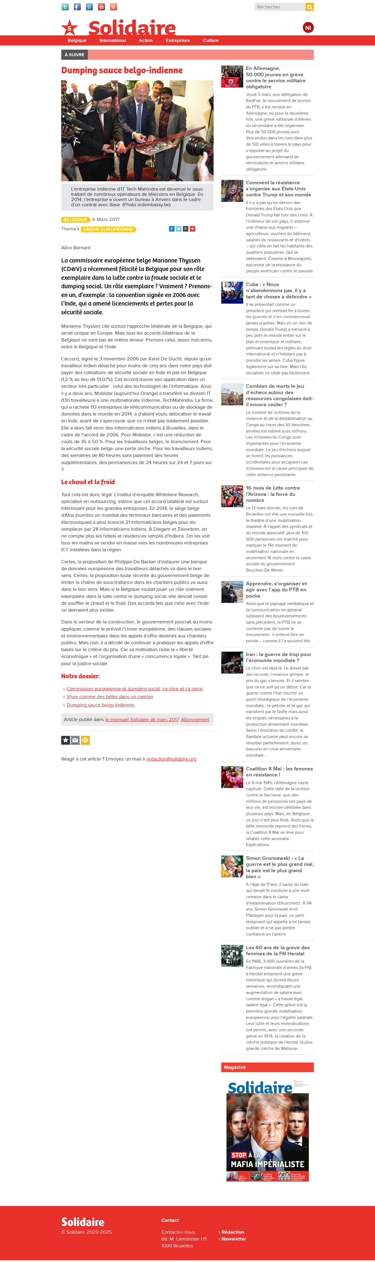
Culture (211, 40)
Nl (308, 28)
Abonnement (195, 719)
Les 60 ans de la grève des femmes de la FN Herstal (278, 951)
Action (146, 40)
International (113, 40)
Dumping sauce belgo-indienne (101, 705)
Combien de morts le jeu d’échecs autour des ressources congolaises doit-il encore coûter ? (279, 395)
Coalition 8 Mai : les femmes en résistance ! (279, 772)
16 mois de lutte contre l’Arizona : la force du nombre (273, 494)
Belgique (77, 40)
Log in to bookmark (65, 740)
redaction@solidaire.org (171, 759)
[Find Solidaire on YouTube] (101, 10)
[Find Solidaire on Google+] (89, 10)
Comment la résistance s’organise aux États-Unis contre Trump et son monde (278, 189)
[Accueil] (85, 1225)
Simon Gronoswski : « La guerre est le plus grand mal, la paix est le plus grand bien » (280, 867)
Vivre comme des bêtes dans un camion (110, 697)
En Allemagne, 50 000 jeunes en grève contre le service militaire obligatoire (276, 77)
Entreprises (178, 40)
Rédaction (233, 1232)
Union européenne (108, 229)
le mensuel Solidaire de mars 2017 (141, 719)
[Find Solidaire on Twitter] (65, 10)
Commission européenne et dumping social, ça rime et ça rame (135, 689)
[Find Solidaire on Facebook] (77, 10)
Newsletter (234, 1239)
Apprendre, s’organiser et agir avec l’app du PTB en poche (276, 590)
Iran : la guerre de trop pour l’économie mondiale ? (278, 657)
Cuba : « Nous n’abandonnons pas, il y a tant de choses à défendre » (279, 290)
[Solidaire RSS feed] (114, 10)
